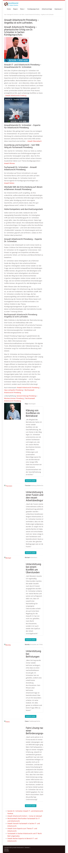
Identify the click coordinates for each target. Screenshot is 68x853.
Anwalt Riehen (9, 183)
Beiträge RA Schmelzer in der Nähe (15, 14)
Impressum (58, 9)
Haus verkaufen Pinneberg (13, 390)
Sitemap (6, 849)
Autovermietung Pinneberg (26, 396)
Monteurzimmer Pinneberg (14, 398)
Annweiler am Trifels (36, 645)
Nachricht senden (30, 480)
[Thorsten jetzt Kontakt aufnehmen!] (12, 493)
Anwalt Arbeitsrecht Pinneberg (28, 387)
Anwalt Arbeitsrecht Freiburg (15, 95)
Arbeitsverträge (47, 9)
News (22, 9)
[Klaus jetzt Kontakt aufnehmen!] (12, 411)
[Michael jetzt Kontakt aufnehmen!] (12, 565)
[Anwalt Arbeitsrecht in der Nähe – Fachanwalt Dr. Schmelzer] (11, 4)
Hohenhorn (33, 558)
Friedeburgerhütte (34, 721)
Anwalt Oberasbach (35, 141)
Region (15, 9)
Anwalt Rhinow (9, 163)
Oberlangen (32, 404)
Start (5, 14)
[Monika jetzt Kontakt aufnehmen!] (12, 652)
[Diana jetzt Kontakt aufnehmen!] (12, 728)
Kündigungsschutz (33, 9)
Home (9, 9)
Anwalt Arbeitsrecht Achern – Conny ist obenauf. (24, 816)
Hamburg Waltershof (37, 486)
